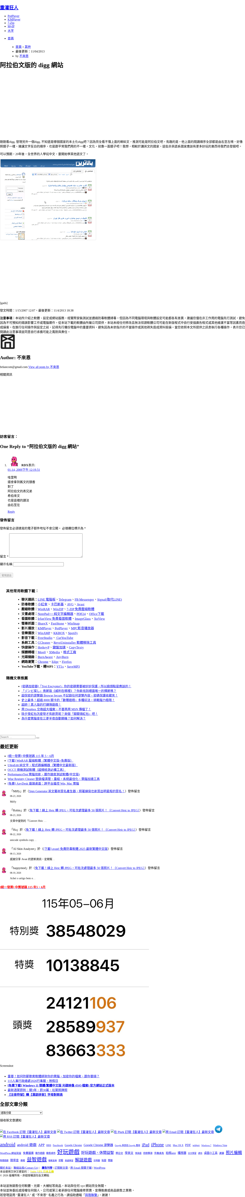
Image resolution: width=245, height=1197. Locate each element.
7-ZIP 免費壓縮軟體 (80, 609)
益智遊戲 (37, 1159)
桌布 (200, 1153)
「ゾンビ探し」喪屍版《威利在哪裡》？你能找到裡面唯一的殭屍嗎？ (68, 691)
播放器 (182, 1152)
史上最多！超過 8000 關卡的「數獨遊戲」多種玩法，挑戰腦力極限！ (68, 700)
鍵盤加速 (59, 647)
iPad (145, 1144)
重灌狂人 (9, 7)
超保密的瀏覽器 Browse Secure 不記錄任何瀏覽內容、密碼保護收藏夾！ (69, 695)
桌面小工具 (210, 1152)
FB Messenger (84, 599)
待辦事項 (147, 1153)
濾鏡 (221, 1153)
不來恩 (24, 56)
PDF (188, 1145)
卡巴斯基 (57, 604)
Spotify (73, 633)
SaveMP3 (73, 666)
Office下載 (96, 614)
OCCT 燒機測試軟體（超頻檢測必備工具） (37, 769)
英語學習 (69, 1160)
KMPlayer (14, 19)
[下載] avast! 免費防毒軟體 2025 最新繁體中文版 (75, 848)
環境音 (14, 1160)
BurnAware (45, 657)
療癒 (22, 1160)
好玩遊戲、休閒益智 (97, 1153)
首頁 (11, 38)
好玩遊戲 (68, 1152)
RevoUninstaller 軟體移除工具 (75, 642)
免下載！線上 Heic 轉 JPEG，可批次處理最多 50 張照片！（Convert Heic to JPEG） (84, 810)
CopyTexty (76, 647)
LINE (168, 1145)
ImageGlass (83, 619)
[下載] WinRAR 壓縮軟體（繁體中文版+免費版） (40, 760)
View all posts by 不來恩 (43, 367)
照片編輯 (234, 1152)
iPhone (157, 1144)
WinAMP (44, 633)
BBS (48, 1145)
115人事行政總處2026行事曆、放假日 (33, 1081)
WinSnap (73, 623)
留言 (4, 556)
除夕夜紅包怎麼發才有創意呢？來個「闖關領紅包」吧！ (59, 713)
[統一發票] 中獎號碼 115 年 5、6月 (31, 756)
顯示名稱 (6, 564)
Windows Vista (220, 1145)
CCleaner (44, 642)
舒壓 (61, 1160)
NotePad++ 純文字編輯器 (55, 614)
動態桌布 (51, 1153)
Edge (55, 662)
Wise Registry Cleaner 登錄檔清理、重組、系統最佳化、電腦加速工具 (54, 779)
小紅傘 (42, 604)
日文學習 (192, 1153)
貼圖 (104, 1160)
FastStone (57, 623)
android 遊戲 (27, 1145)
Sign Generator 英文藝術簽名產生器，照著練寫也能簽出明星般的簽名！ (77, 791)
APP (41, 1145)
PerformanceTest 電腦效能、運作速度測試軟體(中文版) (44, 774)
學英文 (129, 1152)
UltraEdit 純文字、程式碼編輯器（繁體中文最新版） (43, 765)
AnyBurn (62, 657)
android (7, 1144)
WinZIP (58, 609)
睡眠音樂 (52, 1160)
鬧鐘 (110, 1160)
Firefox (67, 662)
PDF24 (81, 614)
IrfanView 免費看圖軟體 (55, 619)
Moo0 (42, 652)
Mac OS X (178, 1145)
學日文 (119, 1153)
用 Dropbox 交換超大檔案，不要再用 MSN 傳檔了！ (56, 709)
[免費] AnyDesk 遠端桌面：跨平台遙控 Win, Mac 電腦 (43, 783)
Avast (80, 604)
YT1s (60, 666)
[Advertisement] (115, 100)
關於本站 (5, 1167)
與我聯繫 (91, 1195)
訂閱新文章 (61, 1167)
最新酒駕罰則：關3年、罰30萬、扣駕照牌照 (37, 1090)
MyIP (11, 26)
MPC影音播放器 (82, 628)
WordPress (99, 1167)
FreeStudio (45, 638)
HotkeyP (43, 647)
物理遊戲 (4, 1160)
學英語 (138, 1153)
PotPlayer (13, 16)
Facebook (58, 1145)
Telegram (65, 599)
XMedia (54, 652)
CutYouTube (64, 638)
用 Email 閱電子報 (81, 1167)
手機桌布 (159, 1153)
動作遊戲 (40, 1153)
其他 (28, 46)
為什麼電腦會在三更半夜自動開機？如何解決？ (53, 718)
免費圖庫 (28, 1152)
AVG (70, 604)
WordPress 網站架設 (10, 1153)
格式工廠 (69, 652)
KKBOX (59, 633)
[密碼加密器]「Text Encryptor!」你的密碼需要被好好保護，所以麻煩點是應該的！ (76, 686)
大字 (11, 30)
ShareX (43, 623)
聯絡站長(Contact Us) (26, 1167)
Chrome (43, 662)
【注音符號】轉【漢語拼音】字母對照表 (35, 1094)
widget (196, 1145)
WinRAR (44, 609)
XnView (99, 619)
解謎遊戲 (83, 1160)
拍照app (171, 1152)
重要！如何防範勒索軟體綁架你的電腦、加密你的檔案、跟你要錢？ (54, 1076)
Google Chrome (73, 1145)
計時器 (97, 1160)
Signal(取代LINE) (109, 599)
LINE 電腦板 (47, 599)
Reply (11, 511)
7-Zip (11, 23)
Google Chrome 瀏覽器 (98, 1145)
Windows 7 (206, 1145)
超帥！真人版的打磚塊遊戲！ (41, 704)
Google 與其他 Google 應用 (127, 1145)
